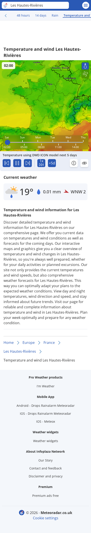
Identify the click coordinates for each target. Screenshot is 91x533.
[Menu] (85, 5)
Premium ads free (45, 495)
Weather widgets (45, 441)
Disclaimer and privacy (46, 476)
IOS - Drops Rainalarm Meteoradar (45, 413)
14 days (40, 15)
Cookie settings (45, 518)
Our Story (45, 460)
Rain (55, 15)
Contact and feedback (45, 468)
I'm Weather (46, 386)
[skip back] (7, 163)
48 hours (23, 15)
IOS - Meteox (45, 421)
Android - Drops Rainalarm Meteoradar (46, 405)
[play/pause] (17, 163)
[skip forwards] (28, 163)
